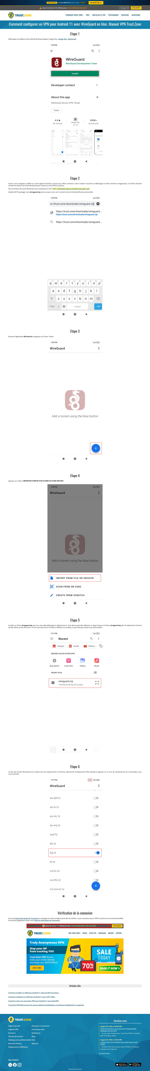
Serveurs (125, 15)
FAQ (33, 1040)
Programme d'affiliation (18, 1047)
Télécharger (113, 15)
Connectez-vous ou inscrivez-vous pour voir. (73, 189)
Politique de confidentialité (19, 1040)
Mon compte (136, 8)
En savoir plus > (104, 1053)
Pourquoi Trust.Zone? (74, 15)
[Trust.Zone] (19, 15)
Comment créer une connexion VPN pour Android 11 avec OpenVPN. (33, 1001)
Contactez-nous (38, 1029)
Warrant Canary (15, 1043)
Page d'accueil (14, 1026)
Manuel (35, 1043)
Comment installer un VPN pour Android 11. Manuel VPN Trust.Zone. (33, 993)
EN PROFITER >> (96, 3)
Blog (33, 1036)
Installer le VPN (98, 15)
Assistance (136, 15)
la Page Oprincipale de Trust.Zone (26, 918)
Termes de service (15, 1036)
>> (77, 8)
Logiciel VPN (13, 1029)
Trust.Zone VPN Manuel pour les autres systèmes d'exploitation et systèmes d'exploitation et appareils (46, 1005)
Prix (87, 15)
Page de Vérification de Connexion (47, 920)
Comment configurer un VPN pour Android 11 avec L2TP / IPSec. (31, 997)
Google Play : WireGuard (67, 39)
